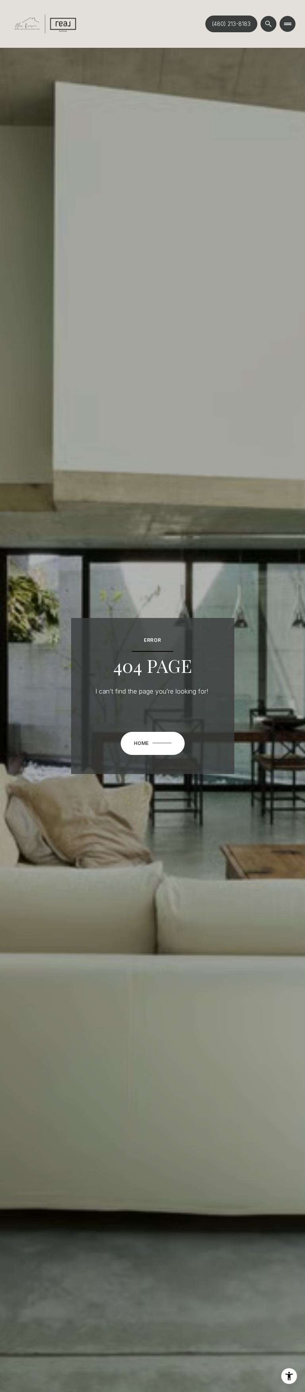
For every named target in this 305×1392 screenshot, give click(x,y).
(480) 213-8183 (231, 23)
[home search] (268, 24)
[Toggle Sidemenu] (287, 24)
